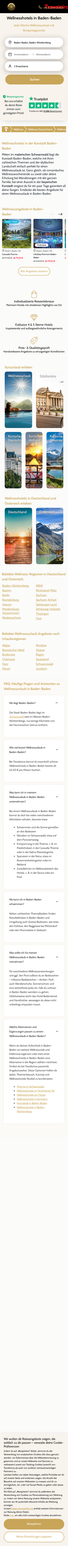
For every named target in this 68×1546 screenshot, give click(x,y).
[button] (34, 54)
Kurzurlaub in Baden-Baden (32, 1103)
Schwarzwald (16, 716)
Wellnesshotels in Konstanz (32, 1099)
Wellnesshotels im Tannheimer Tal (35, 1090)
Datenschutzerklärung (22, 1508)
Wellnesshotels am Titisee (31, 1095)
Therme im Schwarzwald (30, 1086)
